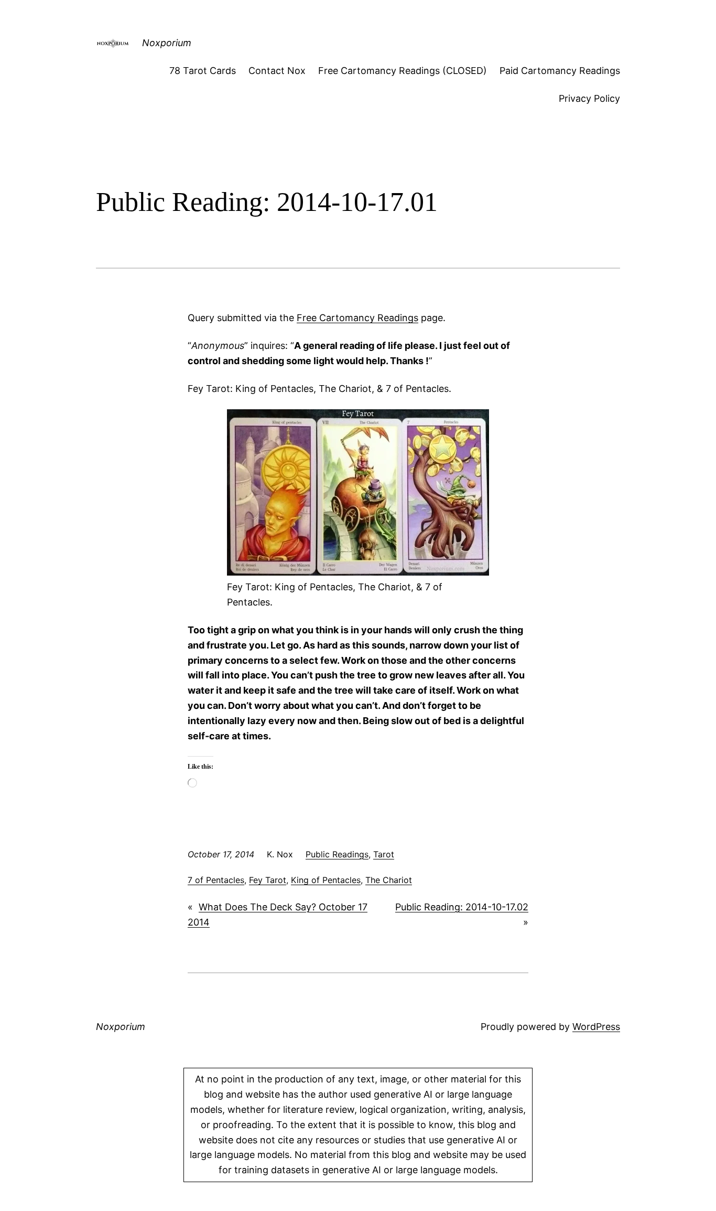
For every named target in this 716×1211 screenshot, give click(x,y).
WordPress (596, 1026)
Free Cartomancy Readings (357, 317)
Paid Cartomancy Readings (560, 70)
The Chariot (388, 880)
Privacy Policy (589, 98)
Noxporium (166, 42)
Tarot (383, 854)
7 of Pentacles (216, 880)
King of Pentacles (326, 880)
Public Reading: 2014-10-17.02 (461, 906)
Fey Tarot (267, 880)
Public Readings (337, 854)
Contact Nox (277, 70)
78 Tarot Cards (202, 70)
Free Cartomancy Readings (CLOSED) (402, 70)
